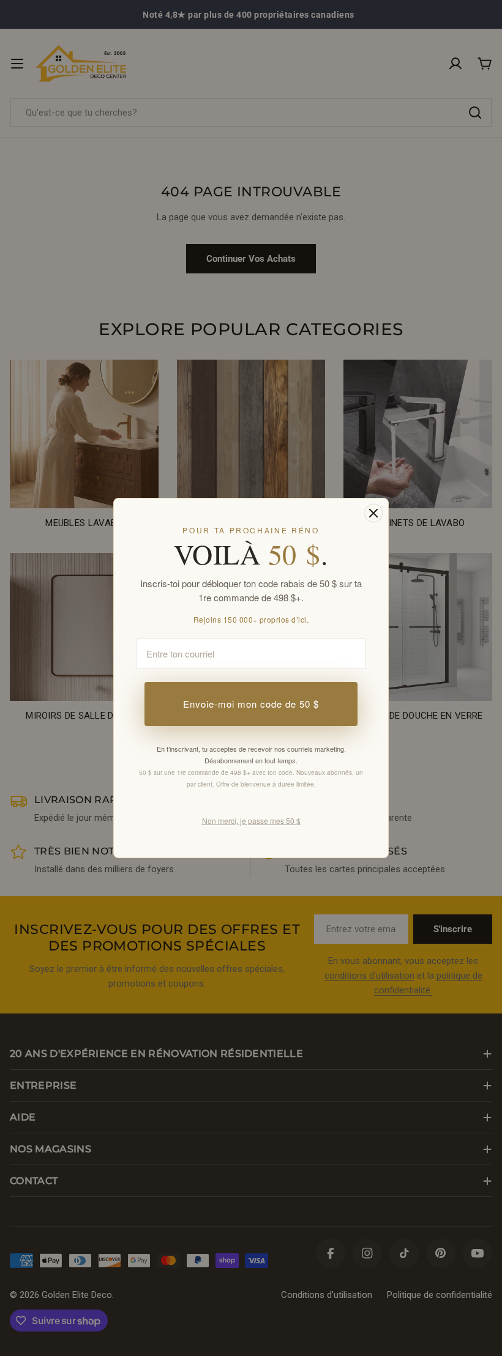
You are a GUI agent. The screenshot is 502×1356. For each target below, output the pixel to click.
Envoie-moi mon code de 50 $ (251, 703)
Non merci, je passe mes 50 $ (251, 820)
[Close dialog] (373, 513)
